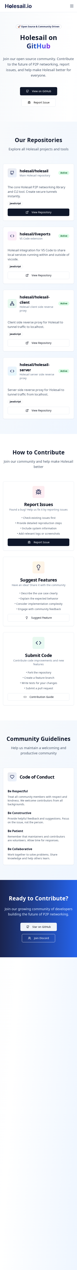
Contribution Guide (42, 697)
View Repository (41, 212)
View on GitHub (41, 91)
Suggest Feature (41, 617)
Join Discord (41, 938)
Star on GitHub (41, 927)
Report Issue (42, 102)
